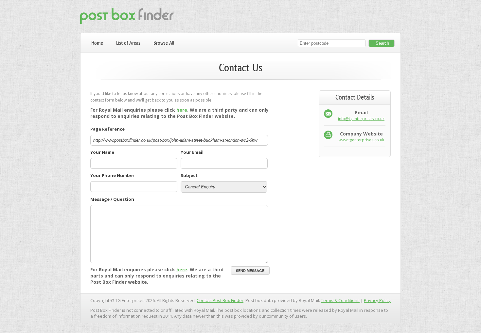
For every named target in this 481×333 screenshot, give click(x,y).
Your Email (192, 152)
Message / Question (112, 199)
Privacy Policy (377, 300)
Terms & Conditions (340, 300)
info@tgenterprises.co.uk (361, 118)
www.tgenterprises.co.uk (361, 140)
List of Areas (128, 43)
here (181, 110)
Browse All (163, 43)
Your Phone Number (112, 175)
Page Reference (107, 129)
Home (97, 43)
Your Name (102, 152)
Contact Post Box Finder (220, 300)
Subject (189, 175)
